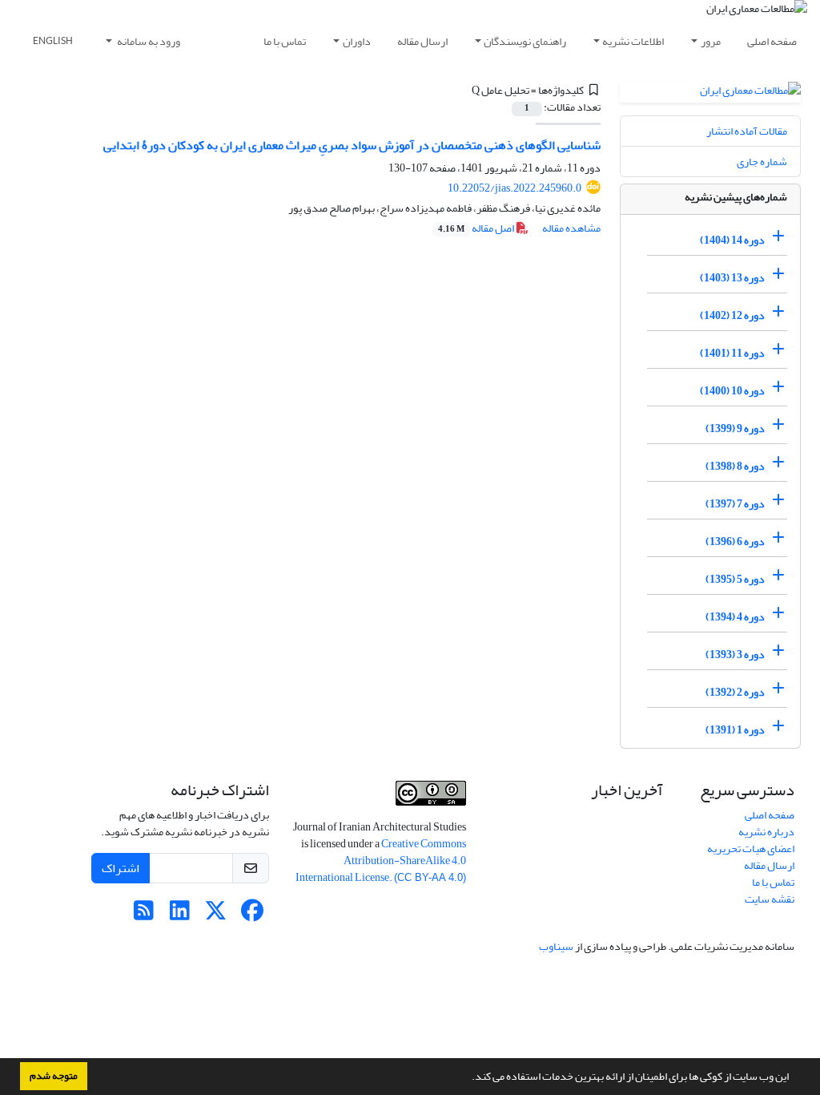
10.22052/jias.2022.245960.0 (514, 188)
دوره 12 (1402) (732, 315)
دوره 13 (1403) (732, 278)
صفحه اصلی (772, 41)
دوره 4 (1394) (735, 617)
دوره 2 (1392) (735, 692)
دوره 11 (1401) (732, 353)
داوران (357, 41)
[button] (467, 1078)
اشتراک (120, 868)
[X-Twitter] (216, 915)
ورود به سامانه (147, 41)
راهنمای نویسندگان (525, 41)
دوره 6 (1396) (735, 541)
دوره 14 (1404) (732, 240)
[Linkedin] (180, 915)
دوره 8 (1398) (735, 466)
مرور (711, 41)
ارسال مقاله (422, 41)
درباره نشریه (766, 831)
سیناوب (556, 946)
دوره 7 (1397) (735, 504)
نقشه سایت (769, 899)
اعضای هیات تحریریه (750, 848)
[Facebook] (252, 915)
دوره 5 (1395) (735, 579)
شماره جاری (762, 161)
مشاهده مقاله (571, 228)
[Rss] (144, 915)
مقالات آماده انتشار (746, 131)
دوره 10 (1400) (732, 391)
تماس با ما (284, 41)
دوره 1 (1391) (735, 730)
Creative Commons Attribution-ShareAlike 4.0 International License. (380, 860)
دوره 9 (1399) (735, 428)
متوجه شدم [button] (54, 1075)
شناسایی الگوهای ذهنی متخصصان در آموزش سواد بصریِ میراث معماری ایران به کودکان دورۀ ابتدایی (352, 145)
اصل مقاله (477, 228)
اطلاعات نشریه (633, 41)
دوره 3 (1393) (735, 654)
